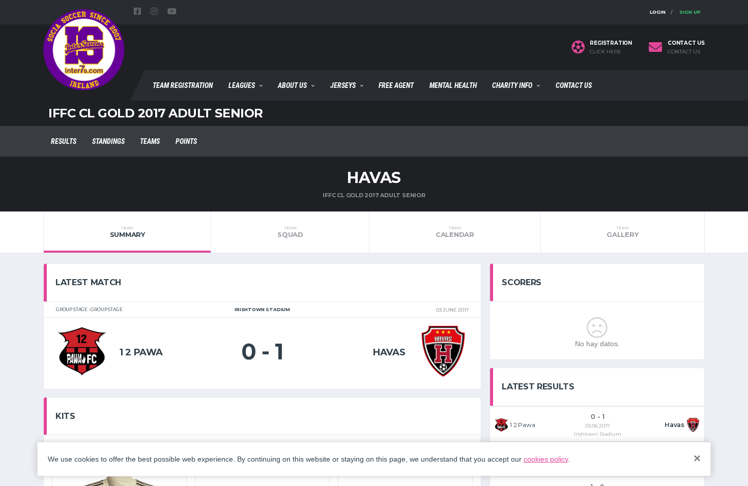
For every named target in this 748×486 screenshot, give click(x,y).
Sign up (690, 12)
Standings (108, 141)
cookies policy (546, 459)
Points (186, 141)
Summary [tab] (127, 231)
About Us (292, 85)
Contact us (684, 52)
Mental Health (453, 85)
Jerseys (343, 85)
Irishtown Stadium (597, 434)
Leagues (241, 85)
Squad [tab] (290, 231)
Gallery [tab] (622, 231)
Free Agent (396, 85)
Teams (150, 141)
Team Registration (183, 85)
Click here (605, 52)
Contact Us (574, 85)
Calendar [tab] (455, 231)
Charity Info (512, 85)
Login (658, 12)
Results (63, 141)
